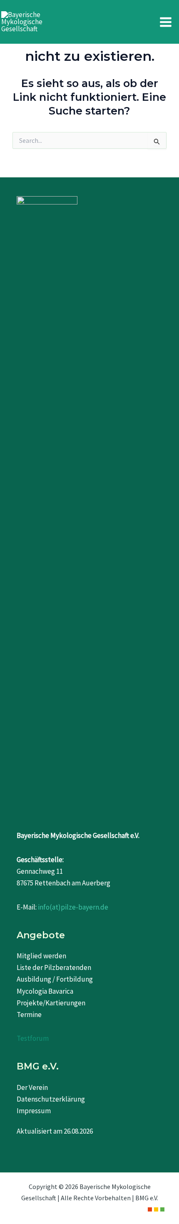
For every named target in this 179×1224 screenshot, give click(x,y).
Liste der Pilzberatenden (54, 967)
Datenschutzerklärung (51, 1099)
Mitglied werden (41, 955)
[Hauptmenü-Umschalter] (166, 22)
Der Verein (32, 1087)
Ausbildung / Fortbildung (55, 979)
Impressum (34, 1110)
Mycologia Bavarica (45, 991)
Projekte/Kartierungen (51, 1002)
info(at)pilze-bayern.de (73, 907)
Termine (29, 1014)
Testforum (33, 1038)
